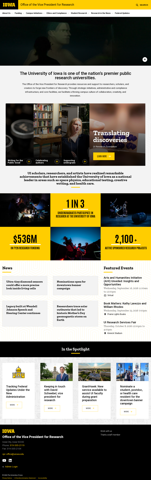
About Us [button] (6, 13)
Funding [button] (18, 13)
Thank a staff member (110, 435)
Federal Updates (122, 13)
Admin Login (11, 466)
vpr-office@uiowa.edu (13, 454)
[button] (142, 4)
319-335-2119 (17, 445)
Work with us (106, 431)
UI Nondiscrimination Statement (25, 478)
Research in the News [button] (101, 13)
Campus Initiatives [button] (34, 13)
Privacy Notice (7, 478)
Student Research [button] (79, 13)
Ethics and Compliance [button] (57, 13)
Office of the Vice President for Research (47, 4)
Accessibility (42, 478)
